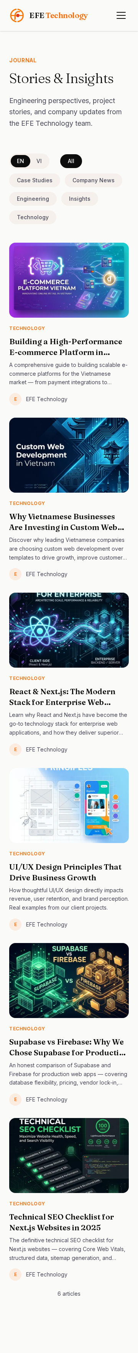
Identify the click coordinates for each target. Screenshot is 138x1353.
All (71, 161)
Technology (33, 217)
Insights (79, 198)
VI (39, 161)
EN (20, 161)
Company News (93, 180)
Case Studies (35, 180)
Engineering (33, 198)
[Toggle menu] (121, 15)
